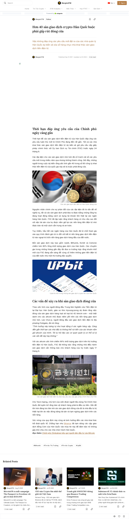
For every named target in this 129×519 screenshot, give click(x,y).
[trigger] (17, 3)
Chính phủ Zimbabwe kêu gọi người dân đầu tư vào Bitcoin (68, 433)
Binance (67, 423)
